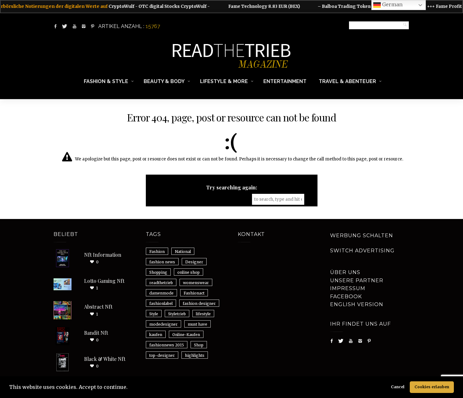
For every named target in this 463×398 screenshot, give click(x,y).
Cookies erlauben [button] (431, 386)
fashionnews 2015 (166, 345)
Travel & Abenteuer (347, 81)
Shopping (158, 272)
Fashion (157, 251)
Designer (194, 262)
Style (153, 313)
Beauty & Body (164, 81)
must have (197, 324)
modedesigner (163, 324)
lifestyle (203, 313)
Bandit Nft (96, 332)
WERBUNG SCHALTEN (361, 235)
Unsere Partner (356, 280)
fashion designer (199, 303)
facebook (346, 297)
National (183, 251)
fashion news (162, 262)
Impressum (347, 288)
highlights (194, 355)
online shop (188, 272)
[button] (130, 388)
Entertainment (284, 81)
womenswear (196, 282)
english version (356, 304)
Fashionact (194, 293)
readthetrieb (161, 282)
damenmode (161, 293)
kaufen (155, 334)
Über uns (345, 272)
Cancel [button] (397, 386)
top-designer (162, 355)
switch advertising (362, 251)
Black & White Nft (104, 359)
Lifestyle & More (224, 81)
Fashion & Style (106, 81)
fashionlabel (161, 303)
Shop (198, 345)
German (392, 4)
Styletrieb (177, 313)
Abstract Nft (98, 306)
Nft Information (102, 254)
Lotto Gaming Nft (104, 280)
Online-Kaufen (186, 334)
